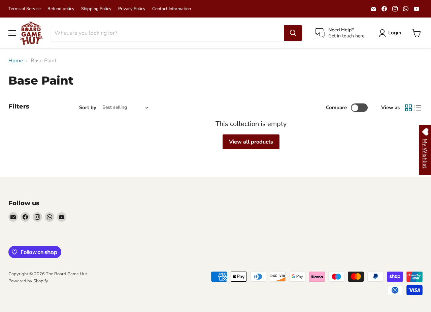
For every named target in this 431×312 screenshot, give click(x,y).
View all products (251, 142)
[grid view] (408, 108)
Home (15, 61)
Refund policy (60, 8)
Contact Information (171, 8)
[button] (391, 33)
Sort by (87, 108)
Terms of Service (24, 8)
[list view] (418, 108)
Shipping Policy (96, 8)
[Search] (293, 33)
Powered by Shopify (28, 281)
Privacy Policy (131, 8)
